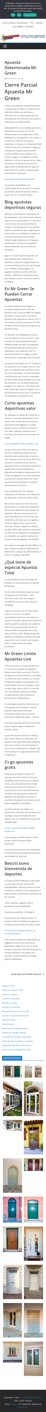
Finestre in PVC (8, 986)
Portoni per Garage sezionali (14, 1032)
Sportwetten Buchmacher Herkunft (19, 179)
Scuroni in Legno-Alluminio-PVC (15, 1015)
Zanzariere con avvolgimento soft (16, 1049)
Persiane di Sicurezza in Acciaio (15, 1011)
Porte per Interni (9, 1020)
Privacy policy (29, 15)
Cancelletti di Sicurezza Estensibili (16, 1037)
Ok (13, 15)
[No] (43, 9)
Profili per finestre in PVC (12, 990)
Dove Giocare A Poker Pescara (26, 974)
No (19, 15)
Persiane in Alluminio (11, 1007)
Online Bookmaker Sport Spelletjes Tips (21, 443)
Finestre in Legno (9, 994)
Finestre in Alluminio (11, 998)
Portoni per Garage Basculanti (15, 1028)
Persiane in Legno (9, 1003)
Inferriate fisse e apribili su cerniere (17, 1041)
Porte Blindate (8, 1024)
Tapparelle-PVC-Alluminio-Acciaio (16, 1045)
